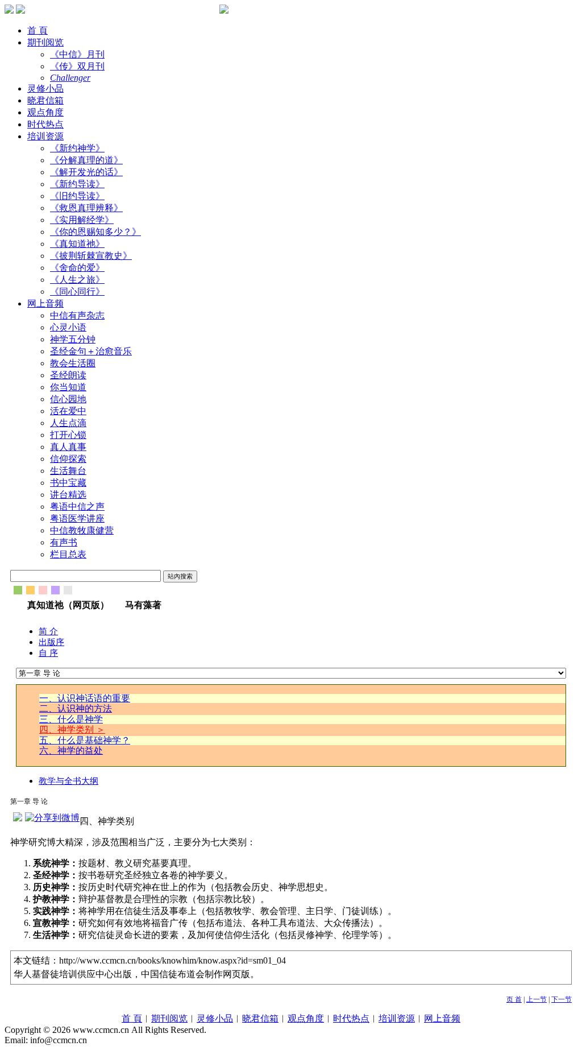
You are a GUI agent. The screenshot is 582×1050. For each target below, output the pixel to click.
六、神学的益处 (71, 750)
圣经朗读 (68, 375)
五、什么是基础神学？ (84, 740)
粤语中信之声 (77, 506)
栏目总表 (68, 554)
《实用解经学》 (82, 220)
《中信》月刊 (77, 54)
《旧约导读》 (77, 196)
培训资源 (45, 136)
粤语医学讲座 (77, 518)
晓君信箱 (45, 100)
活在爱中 (68, 411)
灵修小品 (45, 88)
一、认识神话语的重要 (84, 698)
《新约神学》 (77, 148)
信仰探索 (68, 459)
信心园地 (68, 399)
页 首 (514, 999)
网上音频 (45, 303)
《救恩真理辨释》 (86, 208)
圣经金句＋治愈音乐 (91, 351)
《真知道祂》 (77, 244)
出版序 (51, 642)
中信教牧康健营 (82, 530)
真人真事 (68, 447)
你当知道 (68, 387)
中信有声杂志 (77, 315)
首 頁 (37, 30)
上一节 (536, 999)
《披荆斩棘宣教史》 (91, 256)
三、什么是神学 (71, 719)
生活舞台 (68, 471)
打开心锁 (68, 435)
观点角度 (45, 112)
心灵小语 (68, 327)
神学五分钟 (72, 339)
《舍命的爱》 (77, 267)
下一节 (561, 999)
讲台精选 (68, 494)
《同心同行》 (77, 291)
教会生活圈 (72, 363)
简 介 (48, 631)
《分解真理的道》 (86, 160)
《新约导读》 (77, 184)
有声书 (63, 542)
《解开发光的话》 (86, 172)
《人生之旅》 (77, 279)
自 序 (48, 653)
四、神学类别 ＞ (72, 729)
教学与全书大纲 (68, 781)
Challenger (70, 77)
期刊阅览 (45, 42)
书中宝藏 (68, 482)
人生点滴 (68, 423)
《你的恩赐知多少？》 (95, 232)
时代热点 (45, 124)
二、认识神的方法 (75, 708)
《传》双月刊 (77, 66)
